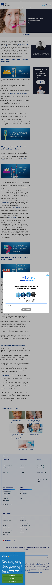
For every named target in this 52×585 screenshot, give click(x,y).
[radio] (18, 297)
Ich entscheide (12, 581)
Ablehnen (12, 578)
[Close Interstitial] (47, 274)
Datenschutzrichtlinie (9, 567)
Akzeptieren (12, 575)
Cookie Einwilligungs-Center (14, 570)
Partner (3, 560)
